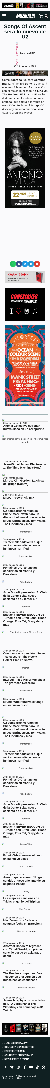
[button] (13, 264)
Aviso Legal (7, 1076)
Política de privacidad (25, 1076)
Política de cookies (12, 1078)
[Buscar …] (46, 16)
